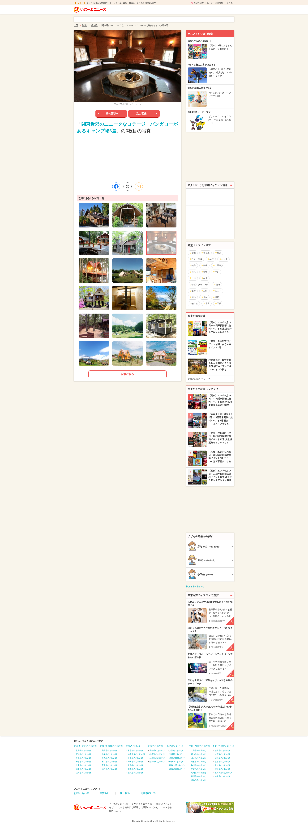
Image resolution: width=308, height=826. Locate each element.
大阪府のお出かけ (177, 750)
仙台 (194, 265)
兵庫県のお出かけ (177, 758)
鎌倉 (194, 291)
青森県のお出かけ (83, 758)
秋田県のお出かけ (83, 765)
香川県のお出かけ (198, 776)
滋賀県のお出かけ (177, 769)
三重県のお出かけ (157, 758)
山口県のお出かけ (198, 758)
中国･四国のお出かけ (199, 746)
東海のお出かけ (155, 746)
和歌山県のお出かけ (178, 765)
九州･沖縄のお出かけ (223, 746)
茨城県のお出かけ (135, 773)
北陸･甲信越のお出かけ (111, 746)
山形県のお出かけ (83, 769)
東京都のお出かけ (135, 750)
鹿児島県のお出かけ (223, 773)
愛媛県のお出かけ (198, 769)
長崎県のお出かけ (222, 758)
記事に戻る (127, 374)
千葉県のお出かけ (135, 758)
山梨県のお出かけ (109, 754)
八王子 (218, 291)
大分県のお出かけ (222, 765)
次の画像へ (142, 113)
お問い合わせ (81, 793)
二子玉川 (219, 265)
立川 (217, 272)
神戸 (212, 259)
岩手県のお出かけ (83, 761)
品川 (205, 278)
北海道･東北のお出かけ (85, 746)
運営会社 (104, 793)
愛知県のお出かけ (157, 750)
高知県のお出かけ (198, 773)
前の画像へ (112, 113)
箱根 (194, 297)
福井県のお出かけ (109, 769)
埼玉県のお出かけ (135, 761)
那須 (219, 253)
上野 (205, 291)
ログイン (230, 3)
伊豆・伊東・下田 (200, 284)
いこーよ (82, 3)
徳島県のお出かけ (198, 780)
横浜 (194, 253)
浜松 (217, 297)
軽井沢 (195, 303)
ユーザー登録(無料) (215, 3)
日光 (194, 278)
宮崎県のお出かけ (222, 769)
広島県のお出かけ (198, 750)
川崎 (194, 272)
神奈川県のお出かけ (136, 754)
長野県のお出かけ (109, 750)
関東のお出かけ (133, 746)
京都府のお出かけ (177, 754)
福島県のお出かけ (83, 773)
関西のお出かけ (175, 746)
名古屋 (206, 253)
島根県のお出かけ (198, 765)
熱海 (218, 284)
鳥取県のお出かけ (198, 761)
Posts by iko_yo (195, 586)
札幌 (205, 272)
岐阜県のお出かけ (157, 754)
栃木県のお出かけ (135, 769)
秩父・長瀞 (197, 259)
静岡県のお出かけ (157, 761)
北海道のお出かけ (83, 750)
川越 (205, 297)
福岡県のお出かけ (222, 750)
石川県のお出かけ (109, 761)
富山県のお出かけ (109, 765)
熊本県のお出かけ (222, 761)
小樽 (207, 303)
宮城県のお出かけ (83, 754)
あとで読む (199, 3)
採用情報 (125, 793)
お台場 (224, 259)
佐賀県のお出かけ (222, 754)
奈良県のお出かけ (177, 761)
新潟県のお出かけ (109, 758)
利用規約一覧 (148, 793)
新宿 (205, 265)
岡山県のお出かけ (198, 754)
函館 (219, 303)
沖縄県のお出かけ (222, 776)
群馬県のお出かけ (135, 765)
